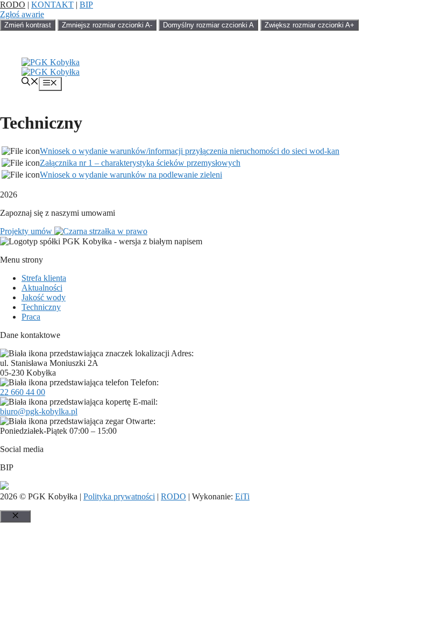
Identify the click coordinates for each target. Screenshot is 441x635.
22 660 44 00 (22, 392)
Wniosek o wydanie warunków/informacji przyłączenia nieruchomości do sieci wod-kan (189, 151)
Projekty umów (27, 231)
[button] (30, 82)
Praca (31, 316)
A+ (309, 25)
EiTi (242, 496)
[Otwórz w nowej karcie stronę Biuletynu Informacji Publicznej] (4, 486)
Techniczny (41, 307)
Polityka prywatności (119, 496)
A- (107, 25)
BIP (86, 4)
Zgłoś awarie (22, 14)
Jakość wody (44, 297)
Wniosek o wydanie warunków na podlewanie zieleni (131, 174)
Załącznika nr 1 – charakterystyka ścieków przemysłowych (140, 162)
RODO (12, 4)
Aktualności (42, 287)
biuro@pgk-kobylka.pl (38, 411)
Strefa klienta (44, 278)
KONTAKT (52, 4)
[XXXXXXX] (51, 62)
